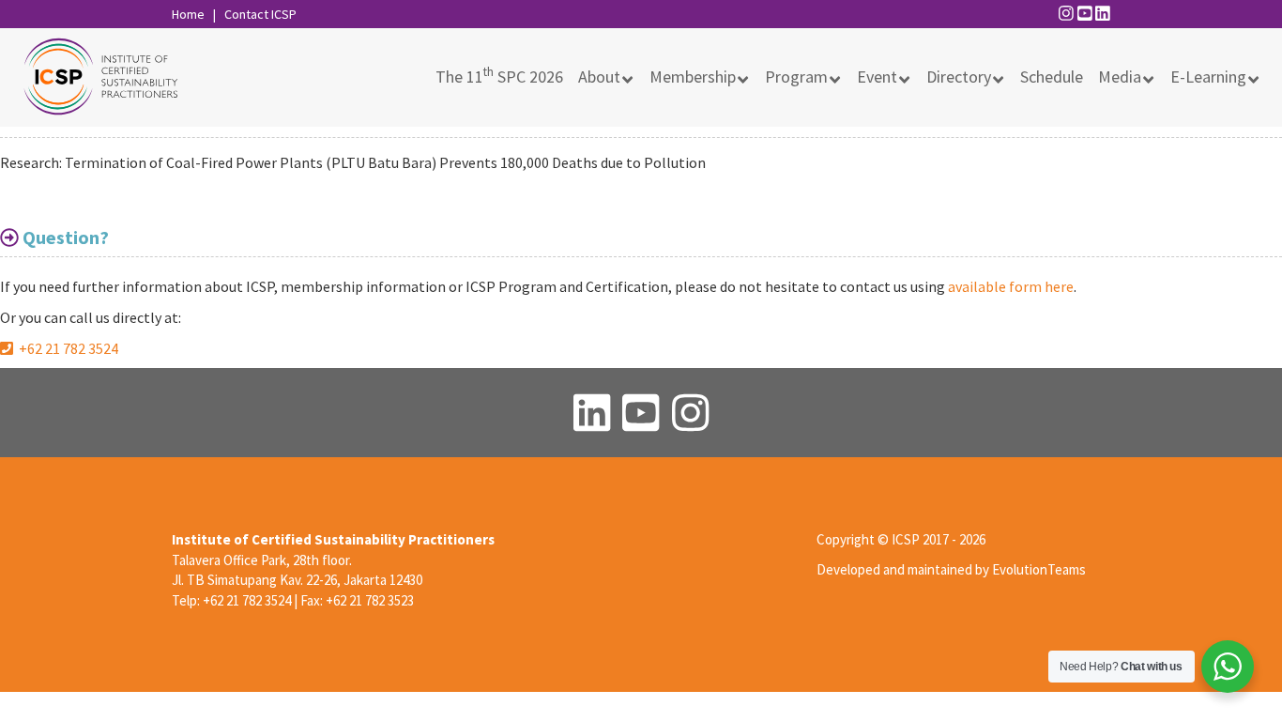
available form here (1011, 286)
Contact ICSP (260, 14)
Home (188, 14)
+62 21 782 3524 (65, 348)
